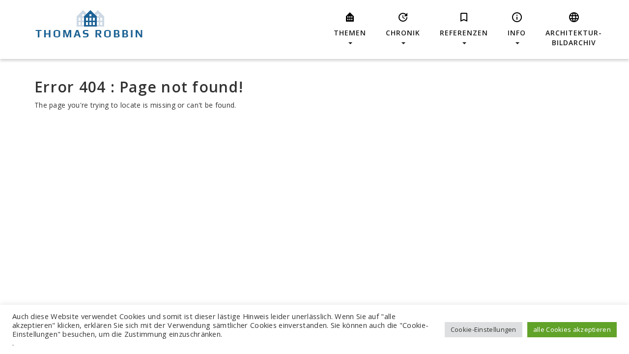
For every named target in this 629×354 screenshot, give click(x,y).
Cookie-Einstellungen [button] (483, 329)
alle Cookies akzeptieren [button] (572, 329)
